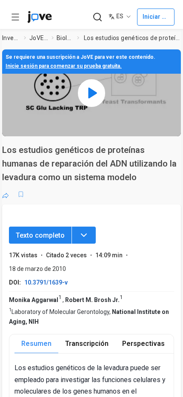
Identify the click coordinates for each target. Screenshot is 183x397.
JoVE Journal (38, 38)
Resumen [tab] (36, 343)
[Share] (5, 194)
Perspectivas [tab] (143, 343)
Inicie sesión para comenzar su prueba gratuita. (64, 66)
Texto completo (40, 235)
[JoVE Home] (39, 17)
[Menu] (84, 235)
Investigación (11, 38)
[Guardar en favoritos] (20, 194)
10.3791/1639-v (46, 282)
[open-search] (97, 17)
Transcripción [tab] (87, 343)
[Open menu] (15, 17)
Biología (65, 38)
